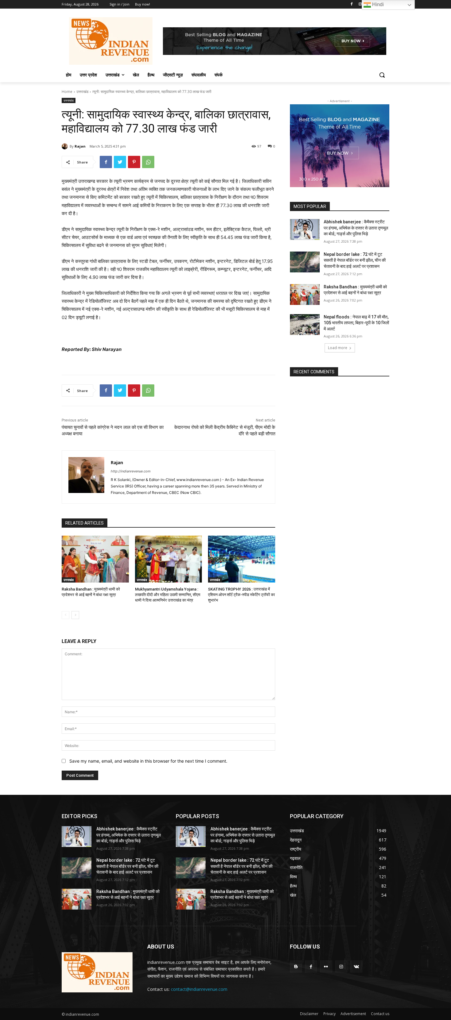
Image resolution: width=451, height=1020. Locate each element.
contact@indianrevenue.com (199, 989)
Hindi (377, 4)
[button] (382, 74)
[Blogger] (296, 966)
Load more (337, 347)
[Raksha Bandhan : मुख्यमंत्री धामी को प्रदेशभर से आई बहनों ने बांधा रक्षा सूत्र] (95, 559)
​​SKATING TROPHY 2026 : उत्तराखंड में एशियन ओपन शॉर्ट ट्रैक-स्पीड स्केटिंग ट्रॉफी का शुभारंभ (241, 594)
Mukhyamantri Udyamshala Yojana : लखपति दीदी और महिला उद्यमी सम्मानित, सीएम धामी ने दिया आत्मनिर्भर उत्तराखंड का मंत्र (167, 594)
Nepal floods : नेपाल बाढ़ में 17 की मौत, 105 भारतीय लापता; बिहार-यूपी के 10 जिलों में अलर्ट (356, 322)
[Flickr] (326, 966)
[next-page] (75, 615)
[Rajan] (66, 146)
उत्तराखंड (82, 91)
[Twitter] (120, 162)
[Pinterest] (134, 162)
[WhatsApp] (148, 162)
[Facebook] (351, 4)
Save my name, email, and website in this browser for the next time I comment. (148, 761)
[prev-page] (65, 615)
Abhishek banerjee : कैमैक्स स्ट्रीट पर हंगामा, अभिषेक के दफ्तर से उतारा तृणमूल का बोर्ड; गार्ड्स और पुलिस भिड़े (356, 227)
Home (67, 91)
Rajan (80, 146)
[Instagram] (360, 4)
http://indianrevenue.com (131, 471)
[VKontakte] (356, 966)
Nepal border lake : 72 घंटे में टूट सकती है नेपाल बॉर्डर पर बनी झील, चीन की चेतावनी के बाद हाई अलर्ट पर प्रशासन (355, 260)
